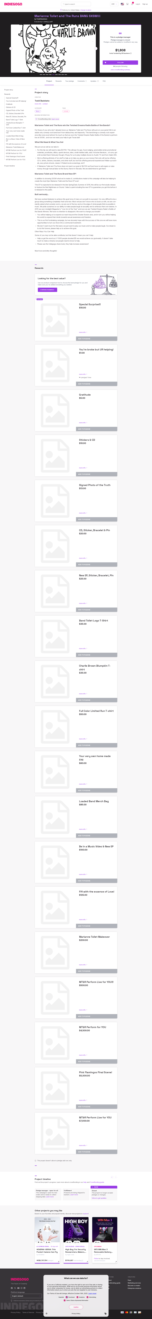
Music (38, 111)
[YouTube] (18, 1288)
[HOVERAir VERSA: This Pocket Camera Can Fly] (47, 1229)
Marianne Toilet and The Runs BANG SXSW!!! (67, 16)
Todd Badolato (42, 19)
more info (38, 104)
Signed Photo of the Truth (15, 110)
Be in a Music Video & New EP (15, 140)
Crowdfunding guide (97, 1182)
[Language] (122, 4)
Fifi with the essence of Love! (16, 144)
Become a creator (134, 1285)
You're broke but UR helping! (16, 101)
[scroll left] (10, 48)
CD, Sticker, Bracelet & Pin (15, 113)
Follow (120, 62)
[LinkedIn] (24, 1288)
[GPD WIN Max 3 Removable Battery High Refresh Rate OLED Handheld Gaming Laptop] (104, 1229)
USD (112, 4)
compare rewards (47, 290)
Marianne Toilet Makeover (15, 147)
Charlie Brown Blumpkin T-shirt (15, 124)
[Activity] (132, 4)
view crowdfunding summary (120, 70)
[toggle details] (59, 1263)
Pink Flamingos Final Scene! (15, 156)
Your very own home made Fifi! (15, 132)
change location (85, 10)
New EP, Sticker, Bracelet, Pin (16, 116)
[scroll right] (95, 48)
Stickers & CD (11, 107)
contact (45, 104)
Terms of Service (28, 1312)
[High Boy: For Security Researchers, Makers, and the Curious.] (76, 1229)
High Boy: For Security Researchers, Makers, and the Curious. (75, 1252)
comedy (66, 111)
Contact (109, 1280)
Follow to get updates (99, 1198)
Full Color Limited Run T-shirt (16, 128)
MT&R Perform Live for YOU (15, 159)
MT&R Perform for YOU (14, 153)
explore (85, 1214)
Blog (107, 1285)
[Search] (63, 4)
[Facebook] (12, 1288)
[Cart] (127, 4)
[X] (15, 1288)
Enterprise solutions (134, 1288)
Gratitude (9, 104)
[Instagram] (21, 1288)
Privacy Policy (15, 1312)
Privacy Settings (41, 1312)
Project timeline (9, 166)
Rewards (7, 94)
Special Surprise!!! (12, 98)
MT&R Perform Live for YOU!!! (16, 150)
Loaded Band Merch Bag (14, 136)
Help (85, 1182)
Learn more (50, 1197)
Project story (8, 90)
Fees (129, 1280)
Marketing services (134, 1283)
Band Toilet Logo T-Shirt (14, 120)
